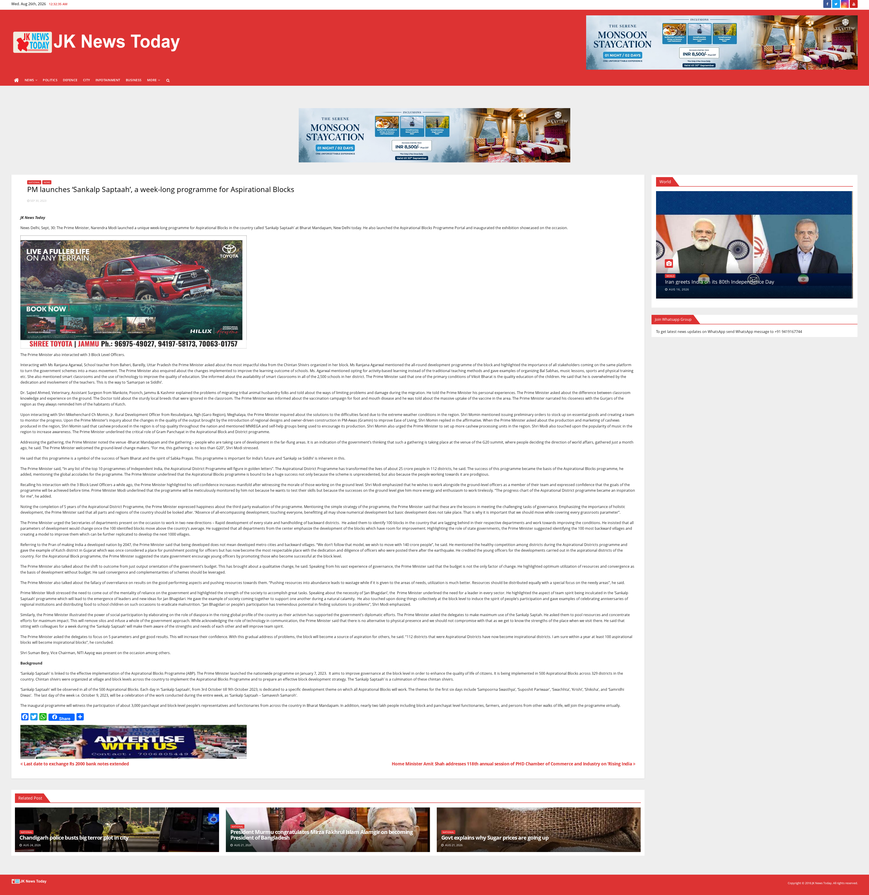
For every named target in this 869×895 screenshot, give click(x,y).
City (86, 80)
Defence (70, 80)
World (693, 270)
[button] (168, 80)
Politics (50, 80)
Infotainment (107, 80)
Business (134, 80)
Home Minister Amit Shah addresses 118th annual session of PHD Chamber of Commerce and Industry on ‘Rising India (512, 764)
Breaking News (676, 270)
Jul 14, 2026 (679, 289)
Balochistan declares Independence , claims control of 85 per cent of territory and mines (745, 278)
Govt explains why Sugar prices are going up (495, 837)
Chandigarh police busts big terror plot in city (74, 837)
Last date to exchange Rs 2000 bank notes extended (76, 764)
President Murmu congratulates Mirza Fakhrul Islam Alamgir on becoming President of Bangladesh (321, 834)
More (152, 80)
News (29, 80)
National (34, 182)
